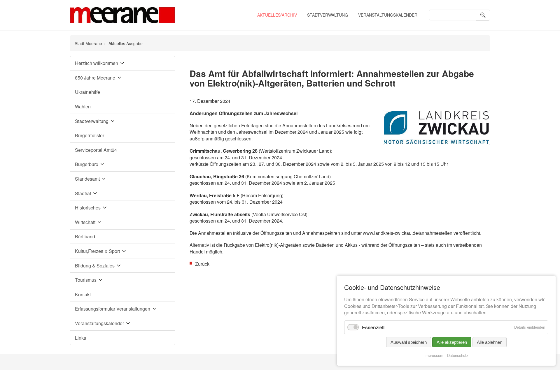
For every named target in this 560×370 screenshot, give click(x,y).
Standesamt (87, 178)
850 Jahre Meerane (95, 77)
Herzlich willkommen (96, 63)
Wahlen (83, 106)
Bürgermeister (89, 135)
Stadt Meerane (88, 43)
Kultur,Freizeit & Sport (97, 251)
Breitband (85, 236)
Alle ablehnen (489, 342)
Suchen (483, 15)
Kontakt (83, 294)
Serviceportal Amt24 (96, 150)
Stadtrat (83, 193)
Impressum (433, 355)
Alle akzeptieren (452, 342)
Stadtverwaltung (327, 15)
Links (80, 337)
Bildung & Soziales (95, 265)
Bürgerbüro (86, 164)
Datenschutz (457, 355)
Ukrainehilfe (87, 92)
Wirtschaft (85, 222)
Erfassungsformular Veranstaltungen (112, 308)
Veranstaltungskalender (387, 15)
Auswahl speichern (409, 342)
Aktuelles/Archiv (277, 15)
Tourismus (86, 279)
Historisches (88, 207)
